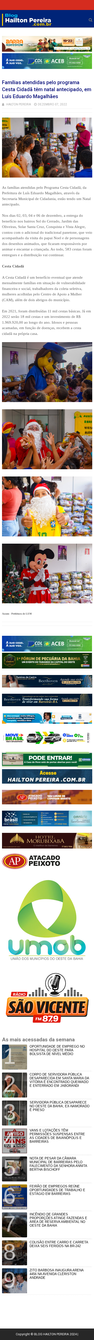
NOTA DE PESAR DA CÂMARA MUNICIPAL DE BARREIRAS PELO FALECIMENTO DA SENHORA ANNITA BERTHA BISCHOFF (58, 1163)
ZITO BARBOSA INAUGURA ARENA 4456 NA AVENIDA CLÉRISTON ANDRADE (56, 1274)
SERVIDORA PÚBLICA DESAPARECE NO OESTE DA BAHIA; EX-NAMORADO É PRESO (59, 1106)
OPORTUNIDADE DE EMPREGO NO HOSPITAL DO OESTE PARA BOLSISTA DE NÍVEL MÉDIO (57, 1050)
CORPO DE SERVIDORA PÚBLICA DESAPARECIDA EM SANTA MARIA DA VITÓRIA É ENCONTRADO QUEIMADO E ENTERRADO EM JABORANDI (59, 1080)
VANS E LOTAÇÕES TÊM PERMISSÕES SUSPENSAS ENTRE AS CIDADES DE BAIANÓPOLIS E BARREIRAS (57, 1135)
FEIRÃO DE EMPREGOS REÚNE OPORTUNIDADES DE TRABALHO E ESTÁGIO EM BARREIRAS (57, 1190)
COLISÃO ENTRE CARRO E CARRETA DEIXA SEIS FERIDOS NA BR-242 (59, 1244)
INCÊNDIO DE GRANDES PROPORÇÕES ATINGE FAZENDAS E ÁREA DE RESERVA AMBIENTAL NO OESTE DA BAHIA (58, 1219)
